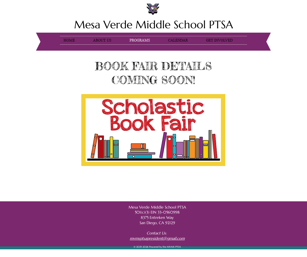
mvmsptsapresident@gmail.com (157, 238)
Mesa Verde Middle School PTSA (153, 24)
